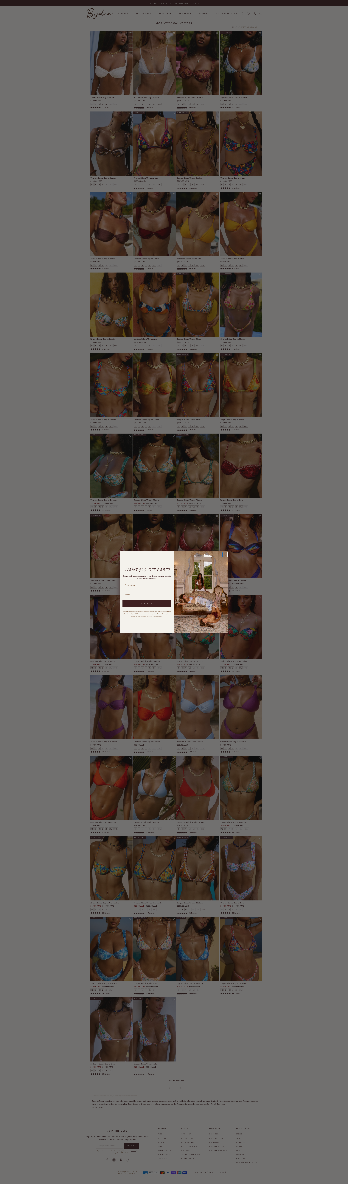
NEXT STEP (147, 603)
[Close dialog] (225, 554)
